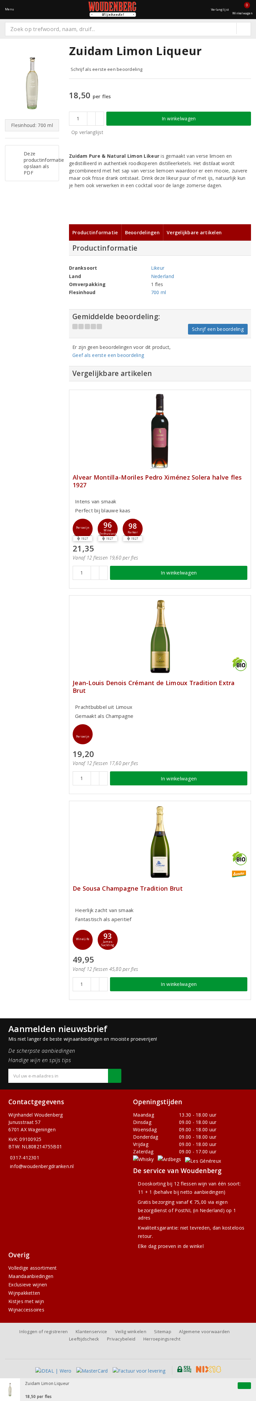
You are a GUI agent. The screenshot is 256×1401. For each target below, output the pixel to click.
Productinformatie (95, 232)
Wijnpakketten (24, 1293)
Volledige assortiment (32, 1268)
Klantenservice (91, 1331)
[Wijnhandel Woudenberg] (112, 9)
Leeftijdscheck (84, 1339)
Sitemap (162, 1331)
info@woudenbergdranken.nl (42, 1166)
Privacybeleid (121, 1339)
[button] (83, 529)
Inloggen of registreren (43, 1331)
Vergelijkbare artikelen (194, 232)
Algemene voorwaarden (204, 1331)
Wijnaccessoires (26, 1309)
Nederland (162, 276)
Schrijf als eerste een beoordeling (106, 69)
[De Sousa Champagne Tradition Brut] (160, 842)
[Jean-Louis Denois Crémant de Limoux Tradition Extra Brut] (160, 636)
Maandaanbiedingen (31, 1276)
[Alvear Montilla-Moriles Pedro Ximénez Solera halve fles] (160, 431)
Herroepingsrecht (161, 1339)
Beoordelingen (142, 232)
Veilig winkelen (130, 1331)
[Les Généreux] (203, 1160)
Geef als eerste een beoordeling (108, 355)
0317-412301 (24, 1157)
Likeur (158, 268)
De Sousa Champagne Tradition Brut (128, 888)
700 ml (158, 292)
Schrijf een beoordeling (218, 329)
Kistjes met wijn (26, 1301)
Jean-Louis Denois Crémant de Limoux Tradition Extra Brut (154, 686)
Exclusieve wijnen (27, 1284)
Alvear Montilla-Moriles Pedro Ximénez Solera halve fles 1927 (157, 481)
